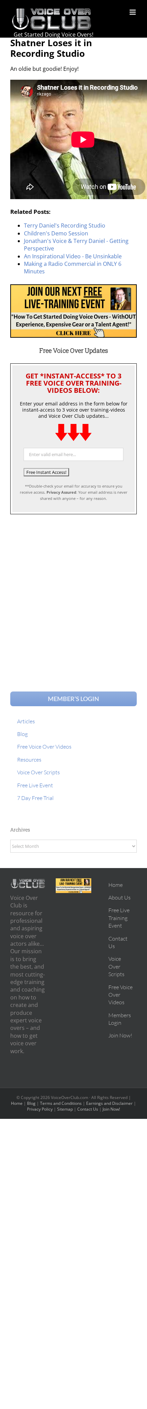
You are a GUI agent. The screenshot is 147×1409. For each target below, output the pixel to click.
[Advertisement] (73, 596)
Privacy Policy (40, 1109)
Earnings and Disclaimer (109, 1103)
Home (17, 1103)
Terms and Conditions (61, 1103)
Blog (31, 1103)
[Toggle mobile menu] (133, 12)
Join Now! (111, 1109)
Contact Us (87, 1109)
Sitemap (65, 1109)
